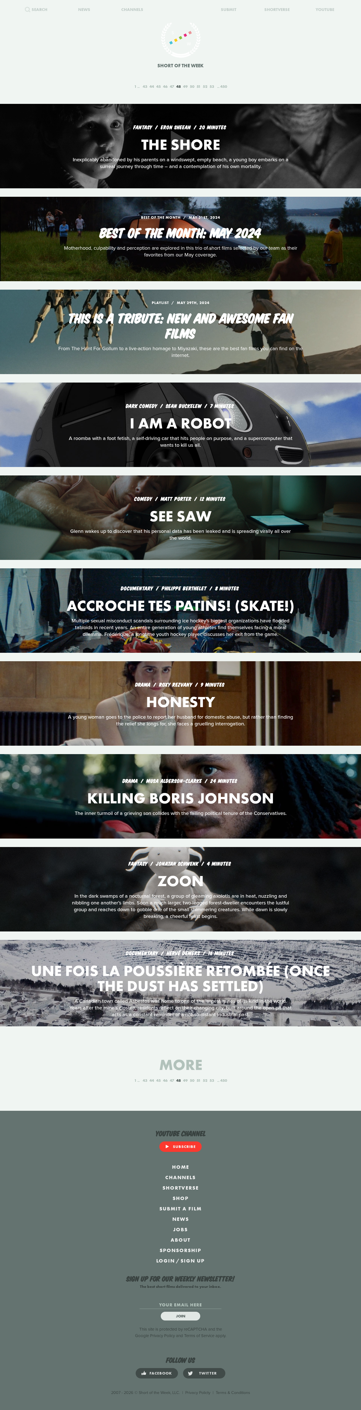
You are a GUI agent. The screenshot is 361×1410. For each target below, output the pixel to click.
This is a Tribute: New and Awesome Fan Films (180, 325)
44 (151, 86)
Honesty (180, 702)
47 (172, 86)
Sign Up (192, 1260)
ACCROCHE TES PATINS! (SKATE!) (180, 605)
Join (180, 1316)
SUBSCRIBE (184, 1146)
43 (145, 86)
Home (180, 1167)
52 (205, 86)
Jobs (180, 1229)
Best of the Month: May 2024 (180, 232)
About (180, 1240)
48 (178, 86)
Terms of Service (199, 1335)
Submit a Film (180, 1208)
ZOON (180, 881)
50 (192, 86)
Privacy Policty (197, 1392)
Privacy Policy (162, 1335)
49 (185, 86)
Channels (180, 1177)
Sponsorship (180, 1250)
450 (223, 86)
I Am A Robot (181, 423)
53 (212, 86)
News (180, 1219)
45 (158, 86)
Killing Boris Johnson (180, 798)
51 (199, 86)
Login (165, 1260)
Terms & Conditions (233, 1392)
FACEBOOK (160, 1373)
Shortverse (180, 1188)
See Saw (180, 516)
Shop (181, 1198)
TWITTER (208, 1373)
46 (165, 86)
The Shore (180, 144)
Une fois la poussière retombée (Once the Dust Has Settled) (180, 978)
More (180, 1064)
